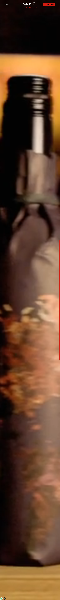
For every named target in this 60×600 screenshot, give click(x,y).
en (7, 4)
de (5, 4)
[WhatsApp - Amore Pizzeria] (1, 599)
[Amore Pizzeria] (30, 6)
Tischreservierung (49, 4)
